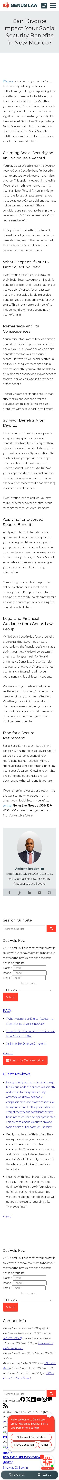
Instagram (49, 892)
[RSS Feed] (5, 1407)
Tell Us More (11, 990)
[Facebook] (23, 1400)
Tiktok (19, 892)
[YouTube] (39, 1400)
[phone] (44, 5)
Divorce (8, 81)
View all (8, 1053)
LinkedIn (29, 892)
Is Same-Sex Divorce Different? (26, 1043)
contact (7, 805)
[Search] (51, 928)
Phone (8, 972)
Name (7, 967)
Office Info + (45, 1343)
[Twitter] (28, 1400)
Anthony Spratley (27, 868)
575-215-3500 (12, 1338)
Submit (10, 997)
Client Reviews (16, 1074)
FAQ (7, 1010)
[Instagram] (44, 1400)
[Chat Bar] (29, 1475)
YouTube (39, 892)
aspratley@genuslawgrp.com (43, 868)
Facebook (9, 892)
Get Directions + (13, 1348)
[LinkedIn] (34, 1400)
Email (7, 977)
